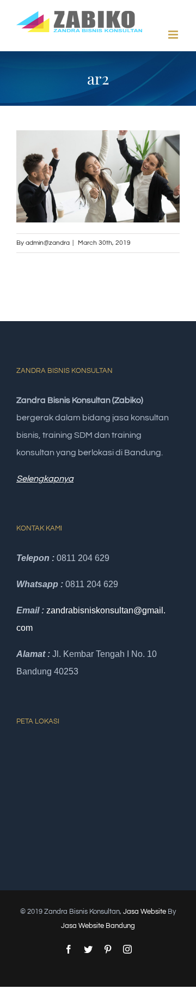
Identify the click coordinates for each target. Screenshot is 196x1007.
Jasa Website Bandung (98, 926)
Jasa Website (144, 911)
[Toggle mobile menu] (174, 34)
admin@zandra (48, 242)
